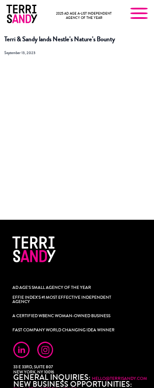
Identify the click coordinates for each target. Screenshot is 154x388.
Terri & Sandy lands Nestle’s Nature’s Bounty (59, 39)
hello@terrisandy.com (119, 379)
